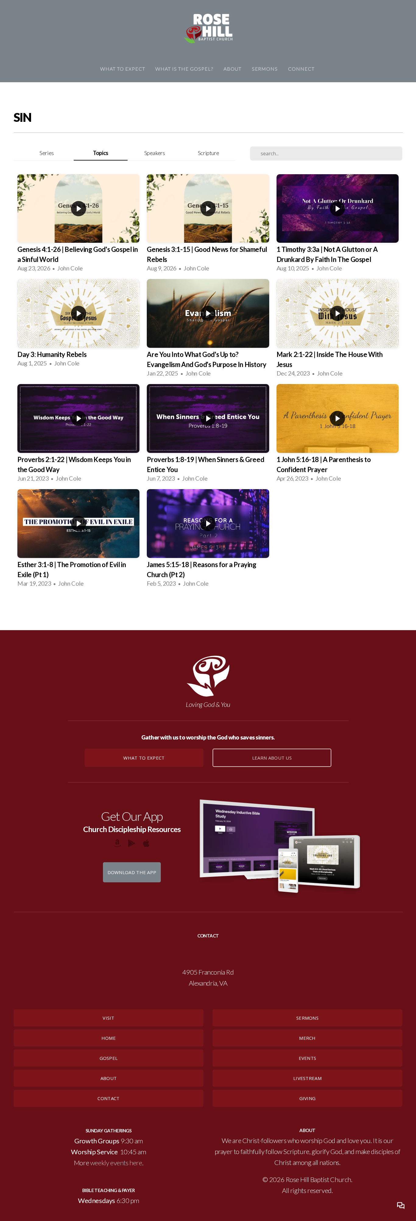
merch (307, 1038)
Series (47, 153)
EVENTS (307, 1058)
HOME (108, 1038)
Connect (302, 69)
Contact (108, 1098)
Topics (100, 153)
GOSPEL (109, 1058)
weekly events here (116, 1163)
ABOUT (108, 1078)
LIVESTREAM (307, 1078)
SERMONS (307, 1018)
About (232, 69)
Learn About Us (272, 758)
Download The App (132, 872)
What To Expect (122, 69)
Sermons (265, 69)
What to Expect (143, 758)
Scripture (208, 153)
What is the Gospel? (184, 69)
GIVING (307, 1098)
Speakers (154, 153)
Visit (109, 1018)
